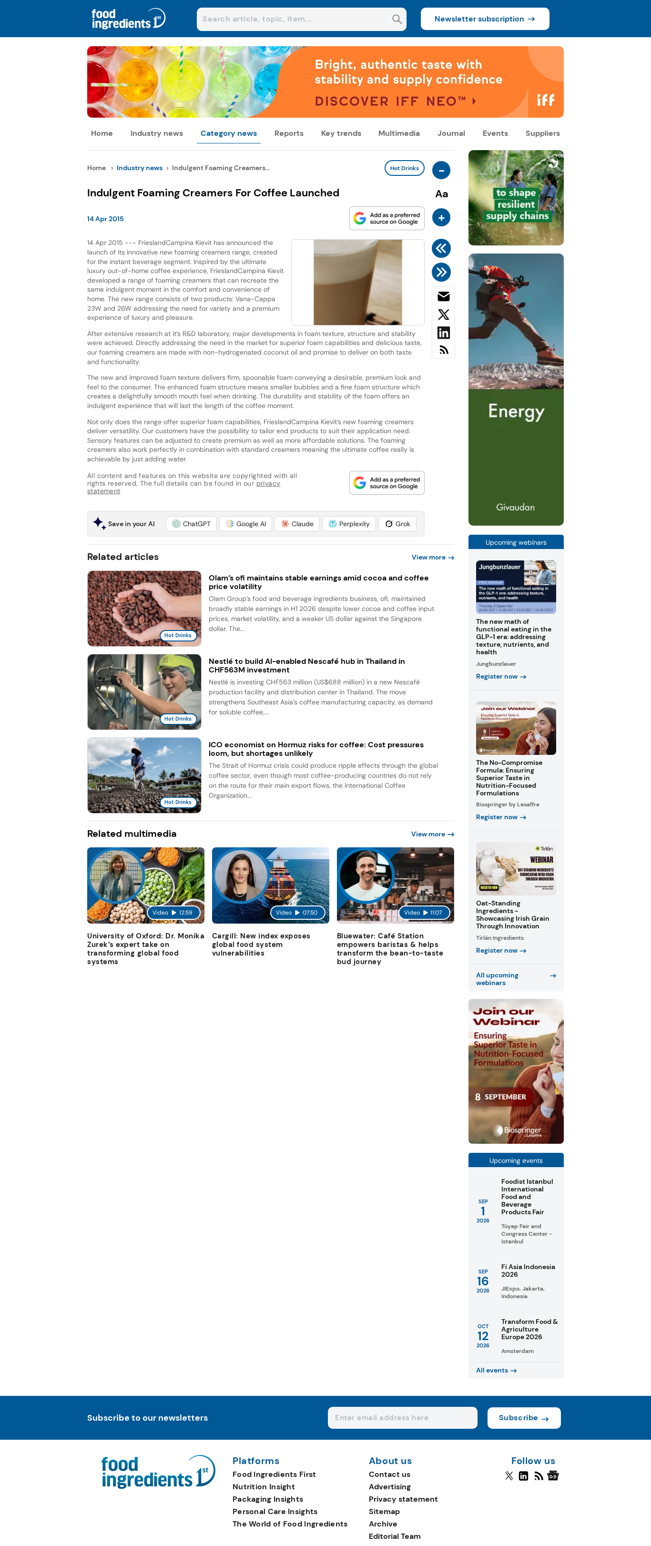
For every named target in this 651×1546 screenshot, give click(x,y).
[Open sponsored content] (325, 115)
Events (495, 133)
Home (102, 133)
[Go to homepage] (158, 1486)
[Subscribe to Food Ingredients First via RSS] (443, 353)
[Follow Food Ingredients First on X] (509, 1480)
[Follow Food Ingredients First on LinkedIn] (523, 1480)
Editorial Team (395, 1536)
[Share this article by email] (443, 298)
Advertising (390, 1486)
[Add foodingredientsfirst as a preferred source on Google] (387, 218)
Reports (289, 133)
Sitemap (384, 1511)
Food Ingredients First (274, 1474)
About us (391, 1461)
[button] (191, 523)
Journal (451, 133)
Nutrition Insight (264, 1486)
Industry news (157, 133)
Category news (229, 133)
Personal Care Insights (275, 1511)
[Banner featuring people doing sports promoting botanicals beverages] (516, 523)
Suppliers (543, 133)
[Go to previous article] (443, 248)
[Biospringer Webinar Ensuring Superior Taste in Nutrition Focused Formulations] (516, 1141)
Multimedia (399, 133)
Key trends (341, 133)
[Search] (397, 20)
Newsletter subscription (479, 18)
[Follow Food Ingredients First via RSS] (539, 1480)
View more (429, 557)
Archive (383, 1523)
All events (492, 1370)
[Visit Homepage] (129, 34)
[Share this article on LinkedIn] (443, 334)
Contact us (389, 1474)
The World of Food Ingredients (290, 1523)
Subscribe (519, 1417)
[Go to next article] (443, 272)
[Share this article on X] (443, 316)
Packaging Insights (268, 1499)
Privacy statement (403, 1499)
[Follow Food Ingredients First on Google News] (554, 1480)
